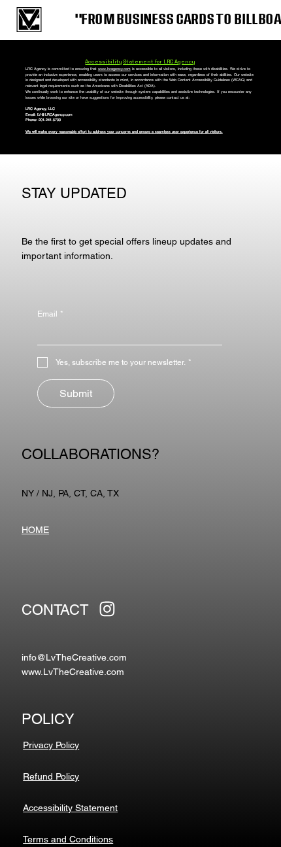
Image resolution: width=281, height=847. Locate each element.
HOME (35, 530)
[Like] (106, 609)
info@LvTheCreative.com (74, 657)
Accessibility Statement (70, 808)
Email (50, 314)
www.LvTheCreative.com (73, 671)
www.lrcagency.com (114, 69)
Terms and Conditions (68, 839)
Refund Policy (51, 776)
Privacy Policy (51, 745)
